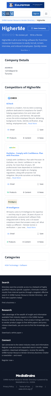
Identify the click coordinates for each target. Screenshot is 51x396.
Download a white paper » (12, 332)
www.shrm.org (25, 389)
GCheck (9, 103)
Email (12, 130)
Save (41, 130)
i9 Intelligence (12, 207)
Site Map (39, 386)
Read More (32, 123)
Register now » (8, 360)
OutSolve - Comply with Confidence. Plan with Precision (24, 154)
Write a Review (36, 35)
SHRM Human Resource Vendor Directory (18, 20)
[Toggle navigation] (46, 13)
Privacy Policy (8, 386)
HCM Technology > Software (16, 265)
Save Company (40, 28)
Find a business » (9, 302)
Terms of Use (24, 386)
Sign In (36, 13)
